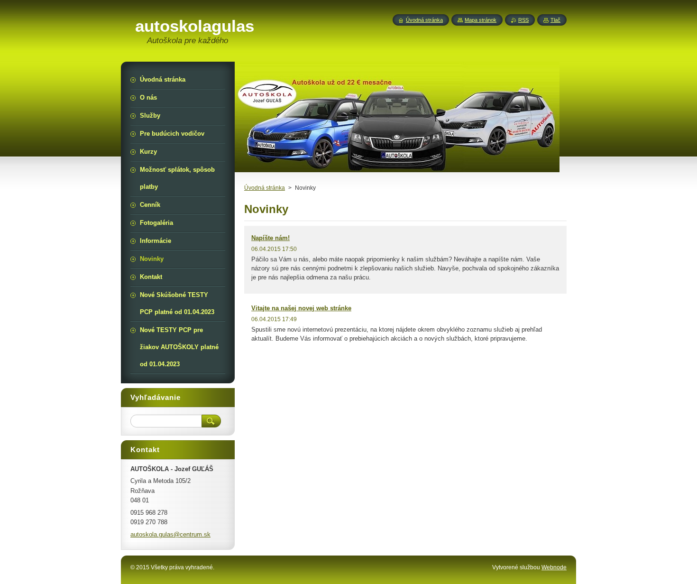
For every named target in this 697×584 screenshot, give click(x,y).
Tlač (555, 20)
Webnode (554, 567)
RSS (523, 20)
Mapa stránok (480, 20)
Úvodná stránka (264, 188)
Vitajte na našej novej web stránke (301, 308)
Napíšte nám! (270, 237)
